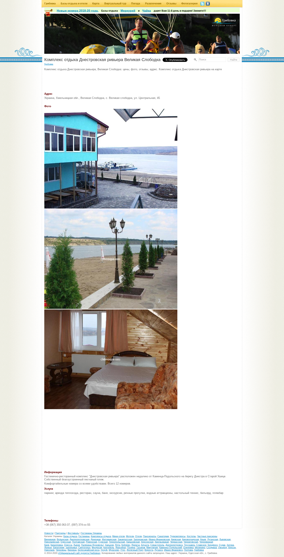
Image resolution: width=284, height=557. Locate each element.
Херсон (232, 547)
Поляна (131, 547)
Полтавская (78, 542)
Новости (48, 533)
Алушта (145, 545)
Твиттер (202, 4)
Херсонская (147, 542)
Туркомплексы (177, 536)
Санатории (163, 536)
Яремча (135, 545)
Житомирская (109, 539)
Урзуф (104, 550)
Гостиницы (84, 536)
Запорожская (140, 539)
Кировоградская (190, 539)
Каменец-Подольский (170, 547)
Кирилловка (57, 545)
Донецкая (96, 539)
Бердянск (213, 545)
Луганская (212, 539)
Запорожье (71, 547)
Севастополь (157, 545)
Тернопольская (117, 542)
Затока (230, 545)
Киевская (176, 539)
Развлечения (153, 3)
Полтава (188, 550)
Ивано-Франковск (173, 550)
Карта (95, 3)
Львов (76, 545)
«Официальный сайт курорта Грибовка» (79, 553)
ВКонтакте (208, 4)
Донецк (48, 547)
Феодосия (97, 547)
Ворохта (148, 550)
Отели (138, 536)
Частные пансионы (207, 536)
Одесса (68, 545)
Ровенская (91, 542)
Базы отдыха (70, 536)
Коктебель (108, 547)
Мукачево (114, 550)
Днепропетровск (174, 545)
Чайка (146, 10)
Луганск (158, 550)
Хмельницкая (162, 542)
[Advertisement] (120, 80)
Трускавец (189, 545)
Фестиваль (73, 533)
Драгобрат (120, 547)
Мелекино (200, 547)
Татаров (140, 547)
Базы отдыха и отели (74, 3)
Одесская (66, 542)
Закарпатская (125, 539)
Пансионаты (149, 536)
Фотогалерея (189, 3)
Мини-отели (118, 536)
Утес (122, 550)
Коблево (125, 545)
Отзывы (171, 3)
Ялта (117, 545)
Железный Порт (135, 550)
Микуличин (152, 547)
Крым (203, 539)
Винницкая (50, 539)
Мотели (130, 536)
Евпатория (58, 547)
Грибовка (50, 3)
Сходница (211, 547)
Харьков (109, 545)
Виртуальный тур (115, 3)
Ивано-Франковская (159, 539)
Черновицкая (206, 542)
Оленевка (188, 547)
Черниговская (191, 542)
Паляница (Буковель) (92, 545)
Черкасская (176, 542)
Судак (222, 545)
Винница (72, 550)
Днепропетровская (79, 539)
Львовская (225, 539)
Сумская (103, 542)
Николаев (49, 550)
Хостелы (191, 536)
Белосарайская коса (88, 550)
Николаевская (51, 542)
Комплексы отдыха (101, 536)
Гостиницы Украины (91, 533)
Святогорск (84, 547)
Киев (46, 545)
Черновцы (61, 550)
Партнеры (60, 533)
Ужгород (222, 547)
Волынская (62, 539)
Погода (135, 3)
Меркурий (128, 10)
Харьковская (133, 542)
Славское (201, 545)
